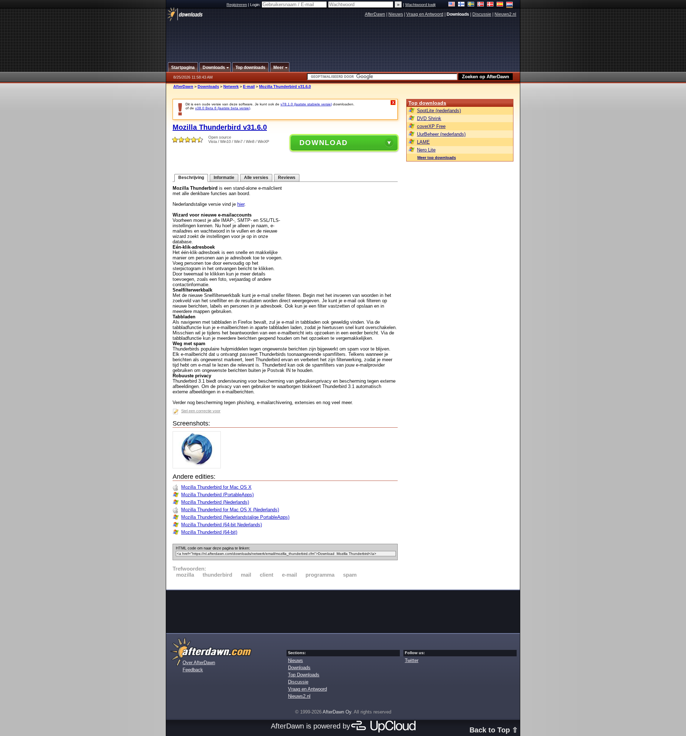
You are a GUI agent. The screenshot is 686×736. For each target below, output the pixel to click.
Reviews (286, 177)
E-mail (249, 86)
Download (323, 142)
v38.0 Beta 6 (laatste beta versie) (222, 108)
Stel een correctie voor (200, 411)
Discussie (481, 14)
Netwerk (231, 86)
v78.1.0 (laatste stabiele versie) (306, 104)
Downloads (208, 86)
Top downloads (427, 103)
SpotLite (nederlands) (439, 110)
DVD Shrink (429, 118)
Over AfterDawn (199, 662)
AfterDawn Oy (337, 712)
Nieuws (395, 14)
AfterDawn (375, 14)
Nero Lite (426, 150)
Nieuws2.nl (505, 14)
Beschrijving (191, 177)
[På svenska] (471, 5)
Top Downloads (303, 674)
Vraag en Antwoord (424, 14)
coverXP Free (431, 126)
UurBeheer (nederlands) (441, 134)
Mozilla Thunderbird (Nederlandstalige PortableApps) (235, 517)
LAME (423, 142)
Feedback (193, 669)
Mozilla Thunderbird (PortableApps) (217, 494)
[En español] (500, 5)
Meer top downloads (436, 157)
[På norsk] (480, 5)
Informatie (224, 177)
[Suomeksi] (461, 5)
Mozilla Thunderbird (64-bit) (209, 532)
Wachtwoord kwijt (420, 5)
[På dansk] (490, 5)
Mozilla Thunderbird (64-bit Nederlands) (221, 524)
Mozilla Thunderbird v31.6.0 (285, 86)
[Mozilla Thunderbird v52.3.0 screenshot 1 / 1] (198, 466)
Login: (256, 5)
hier (240, 204)
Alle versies (256, 177)
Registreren (237, 5)
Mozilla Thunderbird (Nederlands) (215, 502)
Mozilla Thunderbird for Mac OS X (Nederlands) (230, 509)
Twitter (411, 660)
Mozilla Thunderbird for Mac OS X (216, 487)
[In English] (451, 5)
